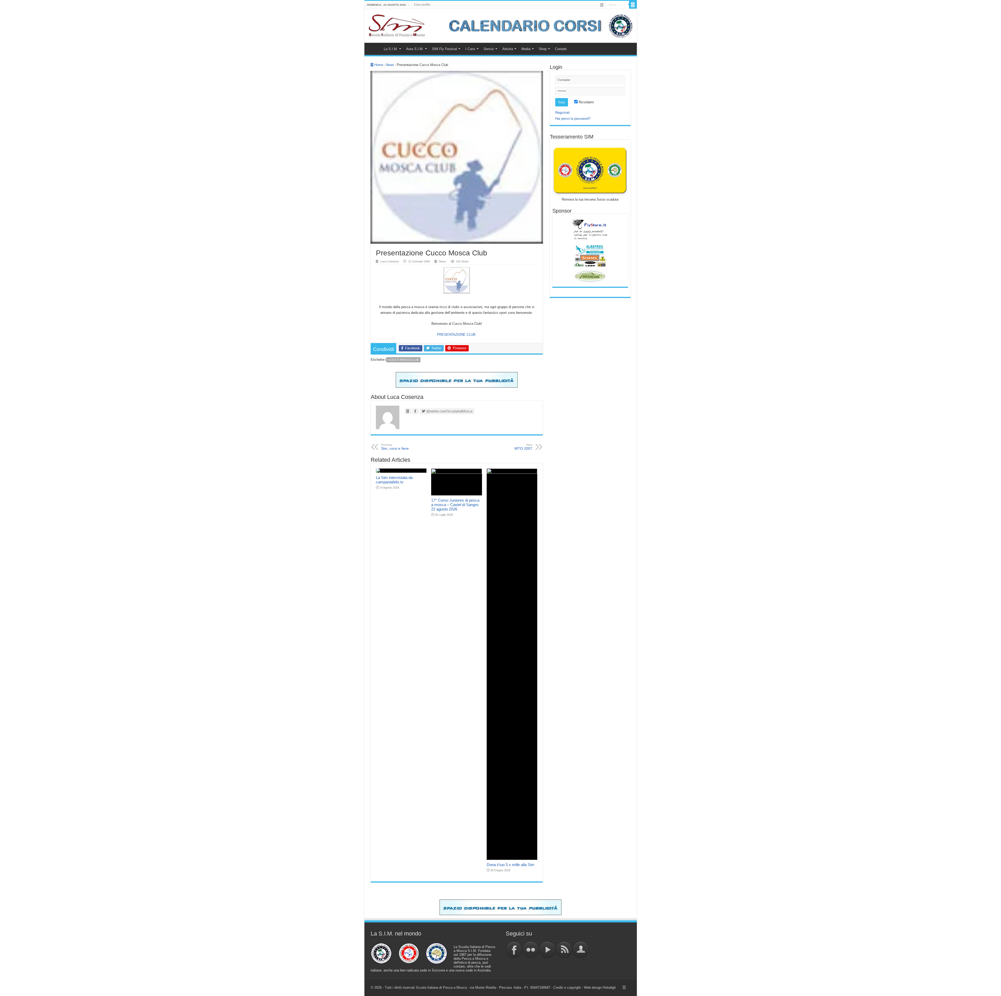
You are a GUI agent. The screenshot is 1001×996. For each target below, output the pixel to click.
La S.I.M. (391, 49)
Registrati (562, 113)
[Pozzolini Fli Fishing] (590, 276)
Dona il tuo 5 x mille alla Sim (510, 864)
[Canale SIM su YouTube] (547, 949)
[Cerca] (633, 5)
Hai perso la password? (572, 119)
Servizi (489, 49)
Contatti (561, 49)
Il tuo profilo (422, 5)
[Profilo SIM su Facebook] (514, 949)
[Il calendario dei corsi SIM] (538, 25)
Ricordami (586, 102)
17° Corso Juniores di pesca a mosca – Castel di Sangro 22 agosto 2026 (455, 504)
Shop (543, 49)
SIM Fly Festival (444, 49)
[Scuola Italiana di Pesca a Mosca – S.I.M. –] (396, 25)
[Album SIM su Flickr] (530, 949)
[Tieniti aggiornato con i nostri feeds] (564, 949)
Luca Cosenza (389, 261)
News (390, 65)
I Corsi (470, 49)
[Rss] (602, 5)
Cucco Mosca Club (404, 359)
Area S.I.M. (415, 49)
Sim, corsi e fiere (395, 447)
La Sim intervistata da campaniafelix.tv (394, 479)
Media (525, 49)
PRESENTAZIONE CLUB (457, 335)
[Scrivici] (580, 949)
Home (374, 48)
